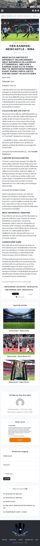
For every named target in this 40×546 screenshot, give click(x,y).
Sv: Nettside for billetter (12, 494)
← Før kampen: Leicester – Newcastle (20, 287)
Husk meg (9, 474)
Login (29, 282)
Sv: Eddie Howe (9, 501)
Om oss (4, 539)
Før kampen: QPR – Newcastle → (20, 290)
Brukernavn (7, 456)
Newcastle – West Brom (19, 382)
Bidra (21, 539)
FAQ (37, 539)
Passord (6, 465)
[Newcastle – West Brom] (19, 370)
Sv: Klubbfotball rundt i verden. (15, 512)
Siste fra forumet (19, 489)
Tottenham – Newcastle (19, 331)
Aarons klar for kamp (17, 190)
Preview (9, 16)
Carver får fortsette (17, 152)
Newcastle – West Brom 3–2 (19, 356)
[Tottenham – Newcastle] (19, 318)
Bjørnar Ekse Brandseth (20, 42)
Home (3, 16)
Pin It (30, 294)
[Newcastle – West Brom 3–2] (19, 344)
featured (21, 296)
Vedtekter (12, 539)
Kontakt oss (29, 539)
